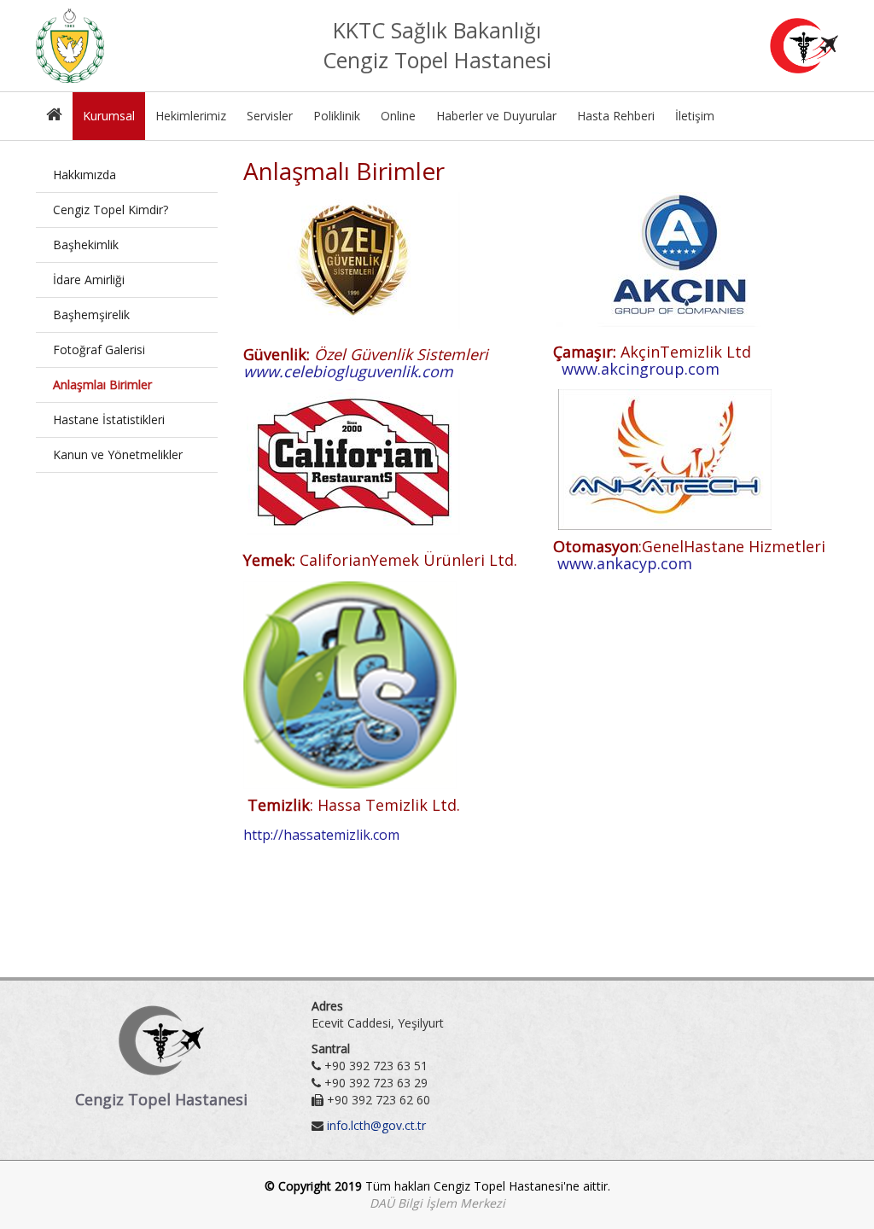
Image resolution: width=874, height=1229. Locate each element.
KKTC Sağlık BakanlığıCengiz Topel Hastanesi (437, 45)
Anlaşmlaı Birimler (102, 384)
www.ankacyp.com (624, 563)
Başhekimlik (86, 244)
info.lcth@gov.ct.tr (376, 1125)
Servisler (270, 116)
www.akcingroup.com (641, 368)
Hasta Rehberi (616, 116)
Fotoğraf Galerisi (99, 349)
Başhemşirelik (91, 314)
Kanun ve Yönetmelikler (118, 454)
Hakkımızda (84, 174)
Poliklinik (336, 116)
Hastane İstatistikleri (109, 419)
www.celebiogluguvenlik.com (348, 371)
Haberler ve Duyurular (496, 116)
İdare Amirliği (89, 279)
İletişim (694, 116)
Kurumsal (109, 116)
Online (398, 116)
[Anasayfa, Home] (54, 116)
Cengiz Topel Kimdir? (110, 209)
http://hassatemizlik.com (321, 834)
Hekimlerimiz (190, 116)
